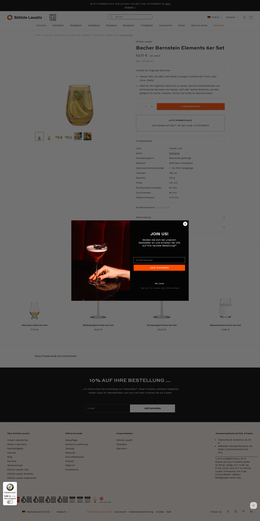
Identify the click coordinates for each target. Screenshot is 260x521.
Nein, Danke (159, 283)
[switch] (10, 502)
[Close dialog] (185, 224)
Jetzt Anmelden (159, 267)
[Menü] (15, 484)
